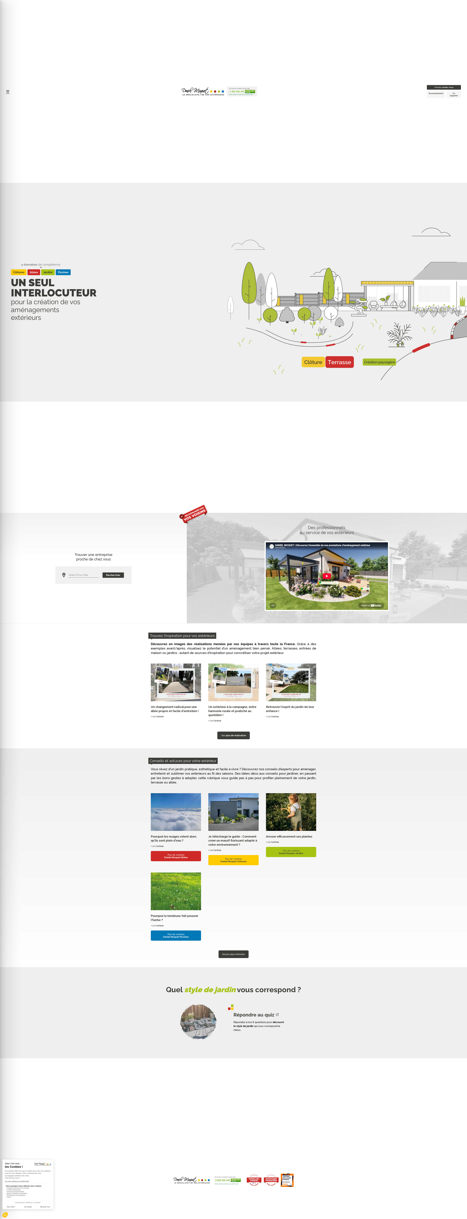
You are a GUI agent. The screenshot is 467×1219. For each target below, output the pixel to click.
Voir (233, 735)
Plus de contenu (176, 856)
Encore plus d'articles (233, 954)
